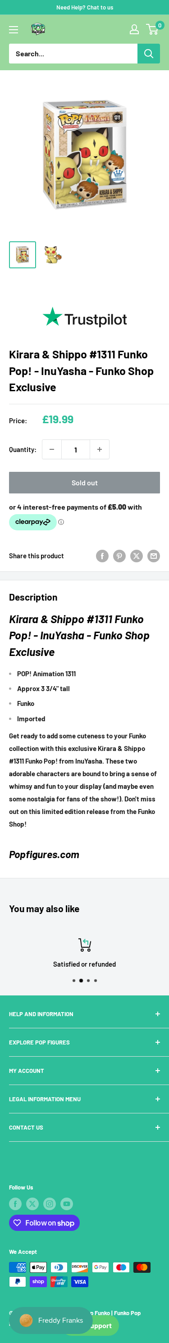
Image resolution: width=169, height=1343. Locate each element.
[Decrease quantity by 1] (51, 449)
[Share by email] (153, 555)
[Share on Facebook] (102, 555)
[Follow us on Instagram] (49, 1204)
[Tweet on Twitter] (136, 555)
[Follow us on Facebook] (15, 1204)
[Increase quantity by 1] (99, 449)
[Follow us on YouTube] (66, 1204)
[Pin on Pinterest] (119, 555)
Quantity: (23, 449)
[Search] (148, 53)
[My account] (134, 29)
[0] (152, 29)
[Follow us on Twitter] (32, 1204)
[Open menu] (13, 29)
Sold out (85, 482)
